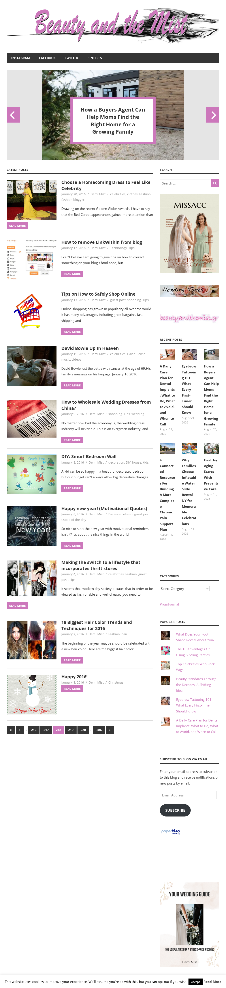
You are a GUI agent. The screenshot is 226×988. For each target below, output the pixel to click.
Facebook (47, 58)
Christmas (115, 682)
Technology (118, 248)
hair (124, 634)
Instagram (20, 58)
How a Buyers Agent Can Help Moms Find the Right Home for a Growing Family (211, 395)
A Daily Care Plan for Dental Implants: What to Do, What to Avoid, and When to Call (167, 395)
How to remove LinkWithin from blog (101, 242)
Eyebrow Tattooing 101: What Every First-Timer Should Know (189, 389)
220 (83, 730)
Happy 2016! (74, 677)
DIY (128, 462)
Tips (131, 248)
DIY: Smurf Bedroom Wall (89, 456)
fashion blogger (73, 200)
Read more (17, 225)
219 (70, 730)
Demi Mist (97, 194)
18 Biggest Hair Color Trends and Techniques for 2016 (96, 625)
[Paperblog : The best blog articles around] (171, 834)
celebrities (118, 194)
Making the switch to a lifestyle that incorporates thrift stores (100, 565)
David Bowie (136, 354)
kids (146, 462)
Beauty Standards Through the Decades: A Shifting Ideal (196, 685)
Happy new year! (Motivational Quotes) (104, 508)
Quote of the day (73, 520)
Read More (212, 981)
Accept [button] (195, 982)
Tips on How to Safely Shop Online (98, 294)
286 (99, 730)
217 (46, 730)
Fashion (145, 194)
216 (33, 730)
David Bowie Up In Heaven (90, 348)
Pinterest (95, 58)
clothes (132, 194)
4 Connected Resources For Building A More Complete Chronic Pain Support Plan (113, 120)
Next (212, 115)
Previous (13, 115)
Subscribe (175, 810)
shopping (134, 300)
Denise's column (120, 514)
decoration (116, 462)
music (65, 359)
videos (76, 359)
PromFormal (169, 604)
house (136, 462)
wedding (138, 414)
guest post (118, 300)
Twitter (71, 58)
